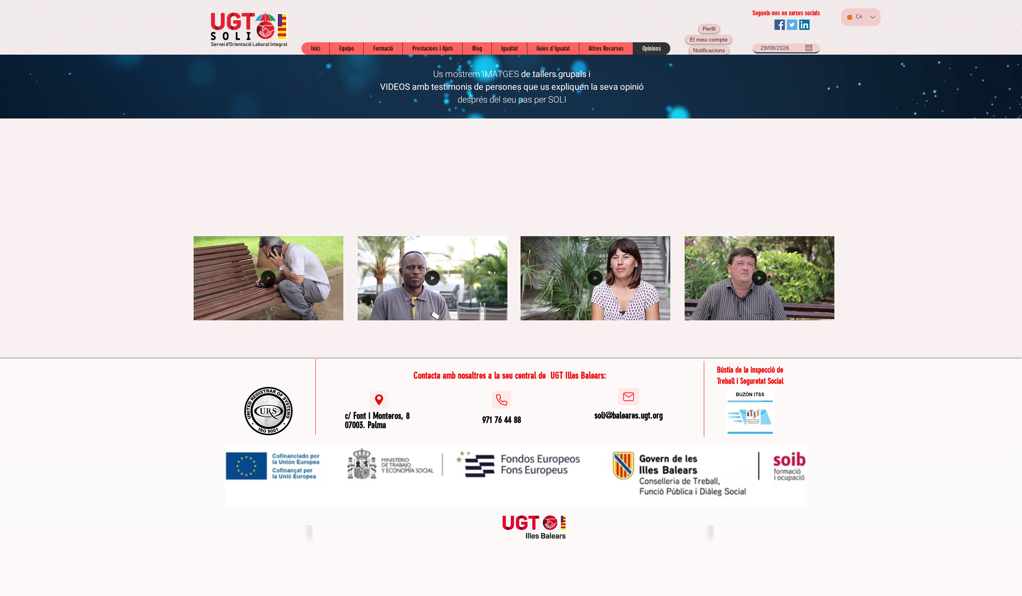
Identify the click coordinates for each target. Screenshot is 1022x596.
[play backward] (201, 176)
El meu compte (709, 39)
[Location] (379, 400)
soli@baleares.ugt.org (628, 415)
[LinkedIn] (804, 25)
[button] (248, 176)
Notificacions (709, 50)
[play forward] (823, 176)
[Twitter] (792, 25)
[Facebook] (779, 25)
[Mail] (628, 396)
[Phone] (501, 400)
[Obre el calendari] (809, 48)
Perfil (709, 29)
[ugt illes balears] (534, 526)
